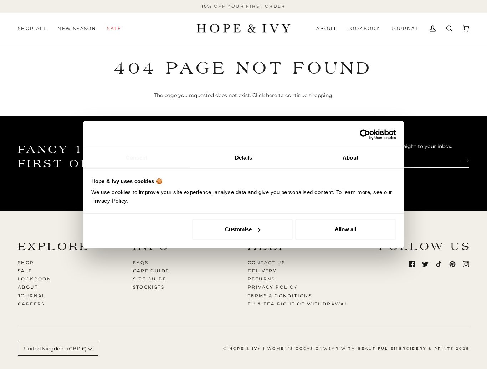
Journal (32, 295)
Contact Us (266, 262)
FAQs (141, 262)
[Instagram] (466, 264)
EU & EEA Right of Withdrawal (298, 304)
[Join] (459, 160)
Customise (238, 229)
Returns (261, 279)
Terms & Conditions (280, 295)
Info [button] (151, 246)
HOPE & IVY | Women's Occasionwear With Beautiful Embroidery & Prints (341, 348)
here (271, 95)
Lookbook (34, 279)
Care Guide (151, 270)
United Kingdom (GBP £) (56, 348)
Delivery (262, 270)
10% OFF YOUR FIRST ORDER (243, 6)
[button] (35, 28)
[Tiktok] (439, 264)
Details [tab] (243, 158)
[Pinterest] (452, 264)
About (28, 287)
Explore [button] (54, 246)
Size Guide (150, 279)
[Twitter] (425, 264)
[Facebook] (412, 264)
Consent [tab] (136, 158)
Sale (25, 270)
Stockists (149, 287)
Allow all (345, 229)
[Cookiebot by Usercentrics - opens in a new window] (365, 134)
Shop (26, 262)
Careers (31, 304)
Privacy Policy (273, 287)
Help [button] (268, 246)
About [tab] (350, 158)
